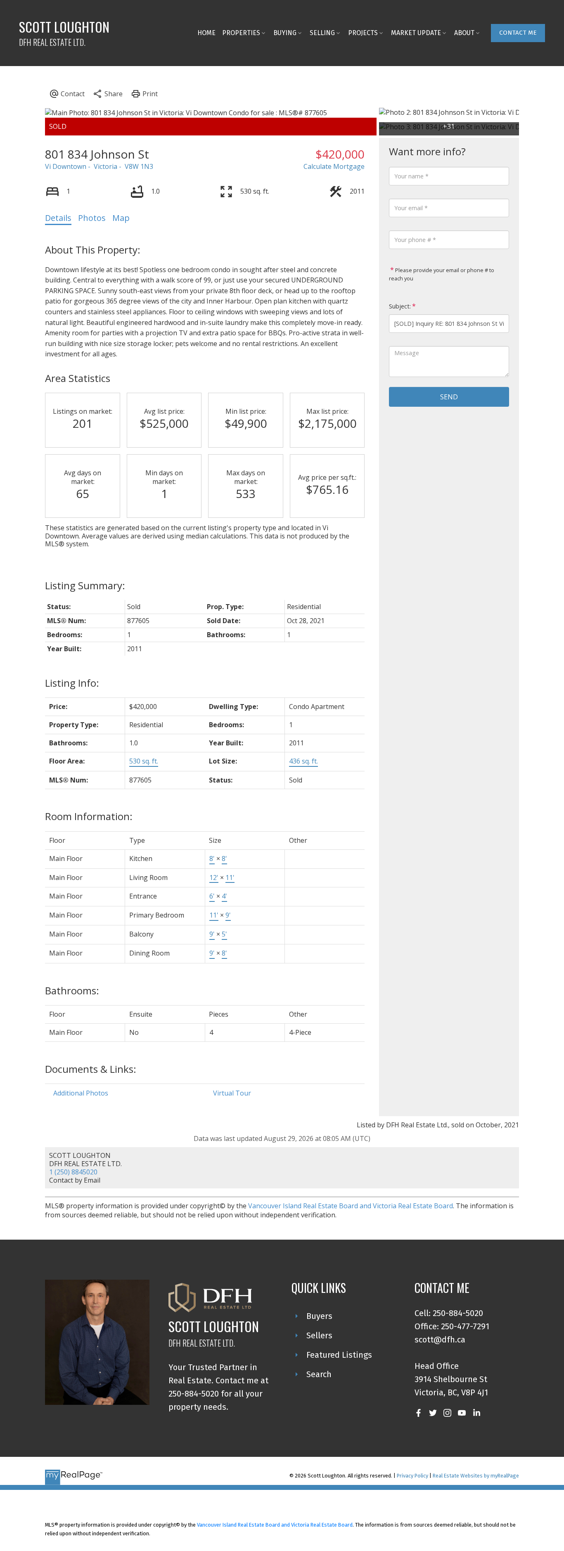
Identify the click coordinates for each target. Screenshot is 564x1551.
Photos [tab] (92, 217)
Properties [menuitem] (241, 33)
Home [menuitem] (206, 33)
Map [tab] (121, 217)
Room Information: (89, 816)
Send (449, 396)
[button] (518, 33)
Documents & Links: (90, 1069)
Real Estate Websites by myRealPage (476, 1476)
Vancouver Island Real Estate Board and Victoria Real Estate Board (350, 1205)
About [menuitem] (464, 33)
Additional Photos (80, 1093)
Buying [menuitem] (284, 33)
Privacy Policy (412, 1476)
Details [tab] (58, 217)
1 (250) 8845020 (73, 1171)
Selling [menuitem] (322, 33)
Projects (363, 33)
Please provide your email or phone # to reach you (441, 274)
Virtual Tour (232, 1093)
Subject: (400, 306)
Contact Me (518, 32)
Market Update (416, 33)
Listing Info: (72, 683)
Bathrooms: (72, 990)
